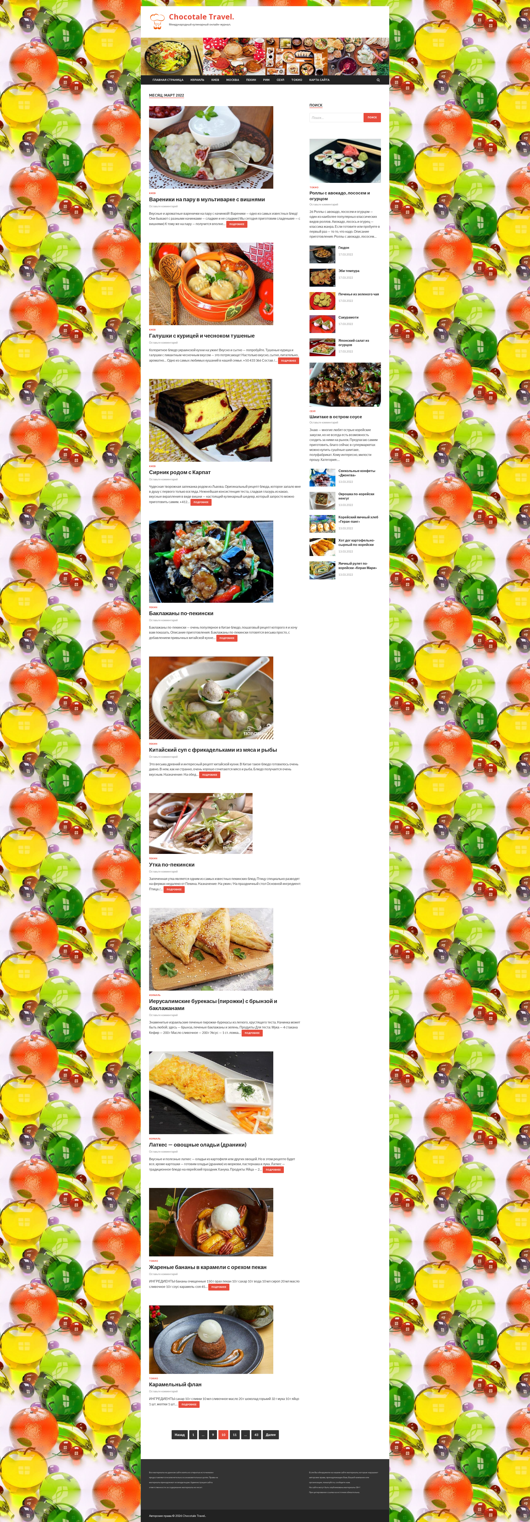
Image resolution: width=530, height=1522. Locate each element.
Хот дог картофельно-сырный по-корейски (356, 542)
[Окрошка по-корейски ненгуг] (322, 508)
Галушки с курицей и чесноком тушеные (202, 335)
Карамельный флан (175, 1384)
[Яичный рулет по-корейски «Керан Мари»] (322, 578)
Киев (215, 79)
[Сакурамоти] (322, 332)
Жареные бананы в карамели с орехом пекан (208, 1267)
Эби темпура (348, 271)
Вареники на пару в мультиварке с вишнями (207, 199)
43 (256, 1435)
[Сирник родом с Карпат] (225, 422)
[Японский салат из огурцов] (322, 355)
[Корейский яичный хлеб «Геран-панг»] (322, 531)
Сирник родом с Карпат (180, 472)
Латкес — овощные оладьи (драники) (198, 1144)
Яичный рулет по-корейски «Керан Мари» (357, 565)
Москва (232, 79)
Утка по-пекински (172, 864)
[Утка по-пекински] (225, 825)
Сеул (280, 79)
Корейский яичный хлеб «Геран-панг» (358, 519)
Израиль (197, 79)
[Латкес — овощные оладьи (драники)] (225, 1094)
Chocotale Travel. (201, 17)
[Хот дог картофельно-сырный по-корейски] (322, 555)
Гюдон (343, 247)
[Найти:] (345, 117)
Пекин (251, 79)
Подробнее (236, 224)
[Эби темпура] (322, 285)
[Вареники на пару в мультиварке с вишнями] (225, 149)
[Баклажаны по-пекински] (225, 563)
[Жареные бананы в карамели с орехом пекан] (225, 1224)
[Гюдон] (322, 262)
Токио (296, 79)
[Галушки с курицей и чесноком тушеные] (225, 285)
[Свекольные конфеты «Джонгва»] (322, 485)
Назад (180, 1435)
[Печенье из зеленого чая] (322, 308)
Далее (271, 1435)
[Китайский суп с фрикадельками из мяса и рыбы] (225, 700)
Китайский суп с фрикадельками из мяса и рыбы (213, 749)
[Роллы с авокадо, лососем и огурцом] (345, 184)
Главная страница (168, 79)
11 (235, 1435)
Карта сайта (319, 79)
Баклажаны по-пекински (181, 613)
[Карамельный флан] (225, 1341)
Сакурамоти (348, 317)
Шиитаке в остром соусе (336, 416)
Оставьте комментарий (163, 206)
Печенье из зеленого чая (358, 294)
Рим (266, 79)
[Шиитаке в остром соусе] (345, 407)
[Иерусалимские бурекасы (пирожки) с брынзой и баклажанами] (225, 951)
